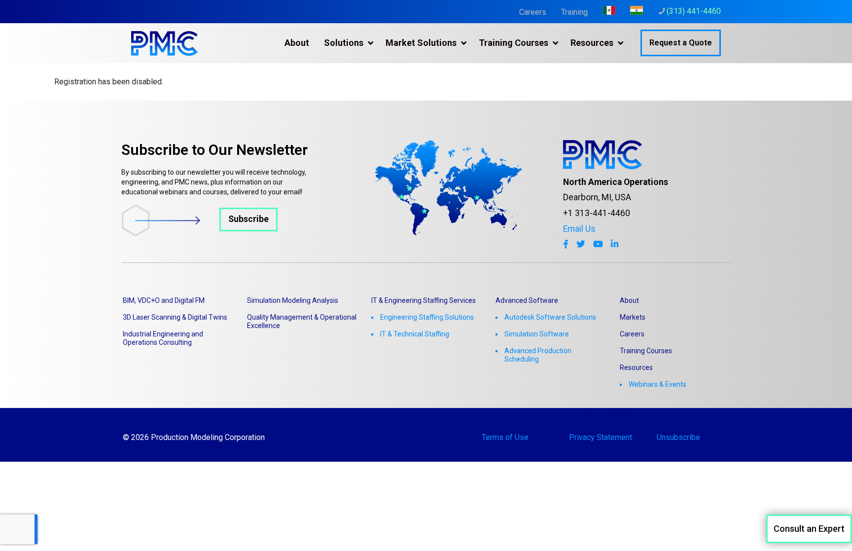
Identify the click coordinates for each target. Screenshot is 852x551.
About (629, 300)
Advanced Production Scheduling (537, 355)
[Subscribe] (199, 233)
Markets (632, 317)
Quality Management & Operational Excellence (301, 321)
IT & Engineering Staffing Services (423, 300)
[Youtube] (598, 244)
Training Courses (646, 351)
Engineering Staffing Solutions (427, 317)
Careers (532, 12)
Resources (636, 367)
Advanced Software (527, 300)
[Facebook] (565, 244)
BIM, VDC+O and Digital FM (164, 300)
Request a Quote (680, 42)
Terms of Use (505, 437)
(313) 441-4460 (694, 11)
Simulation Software (536, 334)
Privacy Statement (600, 437)
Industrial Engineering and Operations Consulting (163, 338)
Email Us (579, 229)
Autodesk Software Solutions (550, 317)
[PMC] (164, 43)
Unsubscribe (678, 437)
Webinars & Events (657, 384)
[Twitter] (580, 244)
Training (574, 12)
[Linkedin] (614, 244)
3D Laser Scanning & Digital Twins (175, 317)
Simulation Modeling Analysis (292, 300)
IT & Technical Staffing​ (414, 334)
